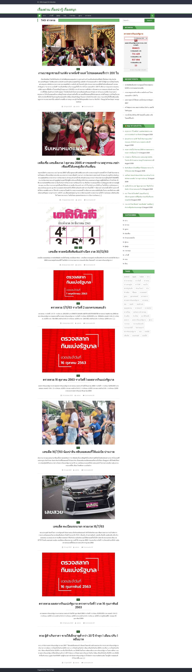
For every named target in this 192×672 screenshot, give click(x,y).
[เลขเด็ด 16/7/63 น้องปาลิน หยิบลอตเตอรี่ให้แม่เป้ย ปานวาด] (78, 422)
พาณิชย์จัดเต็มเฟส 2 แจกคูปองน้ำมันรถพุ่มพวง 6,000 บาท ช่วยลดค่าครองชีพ (139, 86)
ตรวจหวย (88, 16)
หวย (65, 16)
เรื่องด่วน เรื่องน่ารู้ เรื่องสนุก (57, 9)
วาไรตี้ (51, 16)
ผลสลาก (126, 320)
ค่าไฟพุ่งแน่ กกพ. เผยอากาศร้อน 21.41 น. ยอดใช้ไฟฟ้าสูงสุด (139, 109)
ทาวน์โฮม (127, 312)
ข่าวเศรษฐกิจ (128, 285)
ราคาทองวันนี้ (128, 328)
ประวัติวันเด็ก (145, 316)
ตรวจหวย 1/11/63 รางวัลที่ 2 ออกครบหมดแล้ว (78, 307)
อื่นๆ (126, 264)
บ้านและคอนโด (130, 238)
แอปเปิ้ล (144, 336)
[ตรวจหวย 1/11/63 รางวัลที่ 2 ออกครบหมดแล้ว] (78, 285)
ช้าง (147, 288)
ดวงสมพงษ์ (143, 292)
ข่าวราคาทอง (128, 281)
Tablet (141, 277)
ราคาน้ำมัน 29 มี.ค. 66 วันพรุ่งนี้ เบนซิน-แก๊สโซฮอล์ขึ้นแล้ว (139, 116)
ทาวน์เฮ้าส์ (148, 308)
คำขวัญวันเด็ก (128, 288)
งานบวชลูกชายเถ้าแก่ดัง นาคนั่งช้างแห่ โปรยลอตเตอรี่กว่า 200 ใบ (78, 73)
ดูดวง (80, 16)
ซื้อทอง (134, 292)
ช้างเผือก (126, 292)
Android (126, 277)
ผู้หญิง (58, 16)
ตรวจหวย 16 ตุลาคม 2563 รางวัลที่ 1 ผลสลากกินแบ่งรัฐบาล (78, 380)
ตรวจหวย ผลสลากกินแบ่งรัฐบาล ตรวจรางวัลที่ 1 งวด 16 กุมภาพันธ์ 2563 (78, 605)
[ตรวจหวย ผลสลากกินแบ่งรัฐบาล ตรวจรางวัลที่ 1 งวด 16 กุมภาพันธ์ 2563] (78, 574)
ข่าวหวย (146, 281)
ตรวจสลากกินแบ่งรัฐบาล (131, 300)
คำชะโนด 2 (139, 288)
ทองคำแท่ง (140, 304)
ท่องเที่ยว (127, 234)
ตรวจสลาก (144, 296)
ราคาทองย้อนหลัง (138, 324)
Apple (134, 277)
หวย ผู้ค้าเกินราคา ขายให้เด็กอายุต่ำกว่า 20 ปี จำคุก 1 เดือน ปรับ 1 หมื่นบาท (78, 637)
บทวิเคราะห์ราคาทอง (139, 312)
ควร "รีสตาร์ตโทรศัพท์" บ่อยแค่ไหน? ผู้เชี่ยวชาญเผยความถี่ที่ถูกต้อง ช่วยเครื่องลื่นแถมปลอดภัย (139, 196)
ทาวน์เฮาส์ (138, 308)
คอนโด (145, 285)
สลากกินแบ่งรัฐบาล (130, 332)
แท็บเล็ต (126, 336)
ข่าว (44, 16)
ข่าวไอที (137, 285)
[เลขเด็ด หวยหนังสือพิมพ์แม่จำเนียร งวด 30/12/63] (78, 224)
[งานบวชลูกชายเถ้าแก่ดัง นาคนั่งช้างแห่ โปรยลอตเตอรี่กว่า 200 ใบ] (78, 45)
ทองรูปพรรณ (128, 308)
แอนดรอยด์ (135, 336)
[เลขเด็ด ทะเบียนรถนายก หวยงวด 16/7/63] (78, 497)
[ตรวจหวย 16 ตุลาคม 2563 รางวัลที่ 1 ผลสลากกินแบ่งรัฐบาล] (78, 350)
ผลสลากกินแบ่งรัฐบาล (139, 320)
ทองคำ (132, 304)
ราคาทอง (72, 16)
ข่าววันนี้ (138, 281)
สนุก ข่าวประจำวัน (134, 126)
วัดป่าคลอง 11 (140, 328)
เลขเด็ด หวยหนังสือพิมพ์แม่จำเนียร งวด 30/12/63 (78, 252)
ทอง (125, 304)
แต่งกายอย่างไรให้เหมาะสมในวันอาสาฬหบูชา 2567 (139, 101)
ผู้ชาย (126, 242)
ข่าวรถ (127, 225)
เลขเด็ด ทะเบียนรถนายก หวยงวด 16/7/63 (78, 526)
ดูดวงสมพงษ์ (134, 296)
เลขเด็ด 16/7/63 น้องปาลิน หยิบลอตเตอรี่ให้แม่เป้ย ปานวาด (78, 452)
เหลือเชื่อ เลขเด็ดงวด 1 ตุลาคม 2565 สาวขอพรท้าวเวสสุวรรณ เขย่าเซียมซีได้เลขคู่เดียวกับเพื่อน (78, 164)
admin (77, 106)
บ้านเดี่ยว (127, 316)
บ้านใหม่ (135, 316)
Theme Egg (50, 670)
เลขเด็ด (147, 332)
